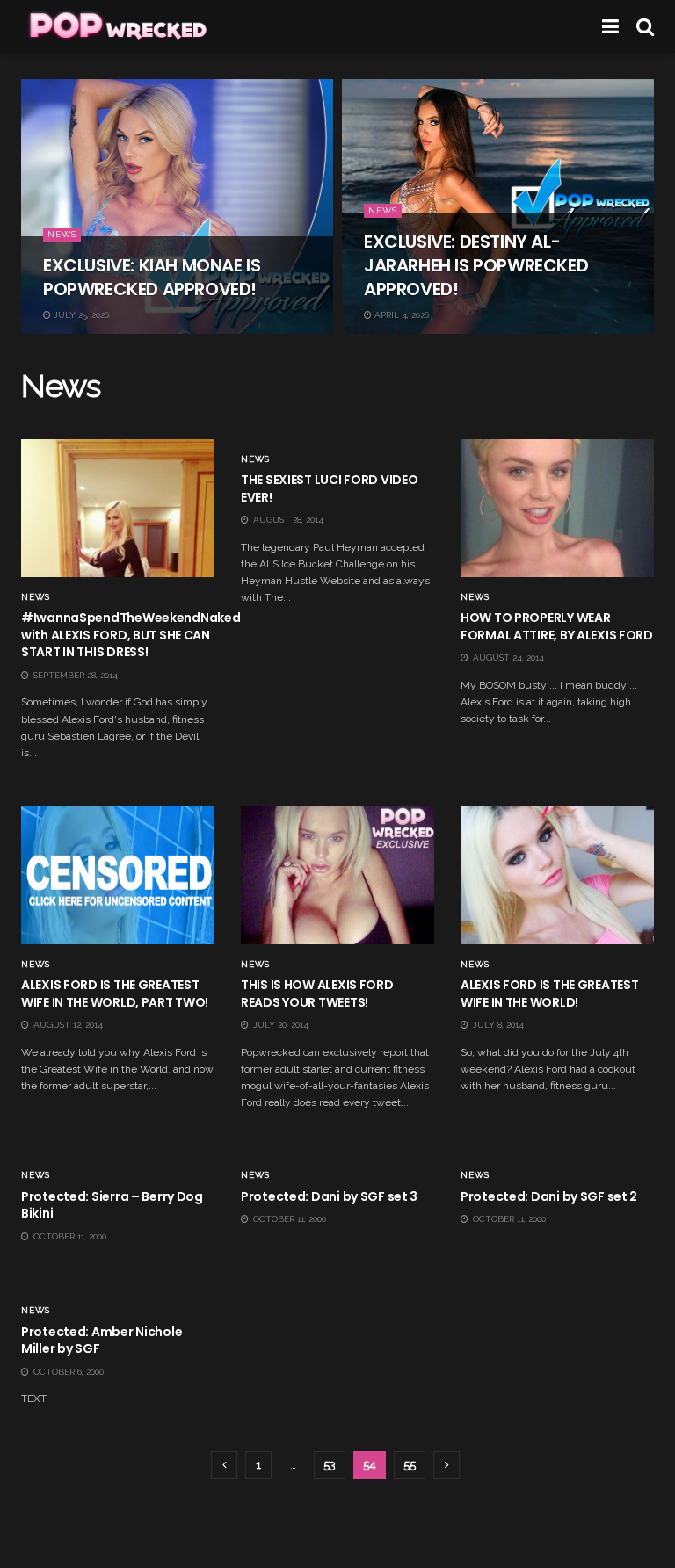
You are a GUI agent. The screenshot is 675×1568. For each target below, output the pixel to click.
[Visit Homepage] (116, 26)
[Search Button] (645, 26)
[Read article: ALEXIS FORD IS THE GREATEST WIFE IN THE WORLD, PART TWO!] (117, 874)
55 (409, 1464)
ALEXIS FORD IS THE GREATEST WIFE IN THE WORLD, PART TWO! (114, 993)
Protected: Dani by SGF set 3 (329, 1196)
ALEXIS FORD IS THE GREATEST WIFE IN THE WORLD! (549, 993)
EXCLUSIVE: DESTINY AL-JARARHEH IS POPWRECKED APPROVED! (476, 265)
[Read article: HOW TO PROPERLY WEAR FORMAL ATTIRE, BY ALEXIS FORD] (557, 508)
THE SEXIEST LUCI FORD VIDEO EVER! (329, 488)
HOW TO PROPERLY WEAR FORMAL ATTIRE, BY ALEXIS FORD (557, 626)
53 (329, 1464)
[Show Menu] (610, 26)
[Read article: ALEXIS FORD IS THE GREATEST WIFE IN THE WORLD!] (557, 874)
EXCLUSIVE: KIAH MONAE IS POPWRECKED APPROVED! (151, 277)
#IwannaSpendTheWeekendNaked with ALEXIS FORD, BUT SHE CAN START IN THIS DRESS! (130, 635)
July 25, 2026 (80, 315)
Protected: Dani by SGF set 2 (549, 1196)
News (61, 234)
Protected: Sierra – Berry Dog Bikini (112, 1205)
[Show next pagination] (446, 1465)
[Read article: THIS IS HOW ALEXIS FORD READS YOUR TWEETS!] (337, 874)
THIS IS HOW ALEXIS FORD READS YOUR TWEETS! (317, 993)
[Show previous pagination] (224, 1465)
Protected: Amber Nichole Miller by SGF (101, 1340)
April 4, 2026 (400, 315)
